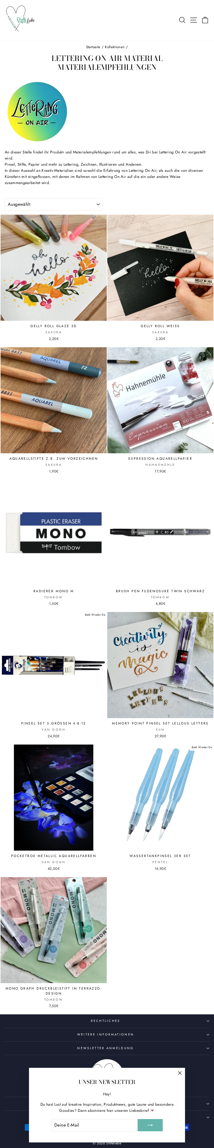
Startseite (93, 47)
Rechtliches (105, 1021)
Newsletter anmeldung (105, 1048)
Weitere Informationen (105, 1034)
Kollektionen (115, 47)
